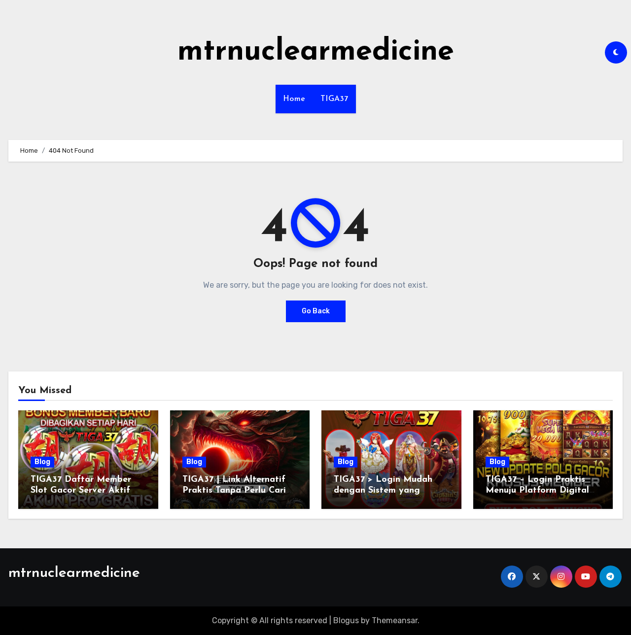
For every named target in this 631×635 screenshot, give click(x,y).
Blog (42, 462)
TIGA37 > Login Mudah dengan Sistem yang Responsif (383, 490)
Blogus (346, 620)
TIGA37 (334, 99)
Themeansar (395, 620)
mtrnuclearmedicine (315, 52)
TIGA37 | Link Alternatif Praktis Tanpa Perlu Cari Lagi (234, 490)
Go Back (316, 311)
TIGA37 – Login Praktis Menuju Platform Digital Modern (537, 490)
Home (294, 99)
